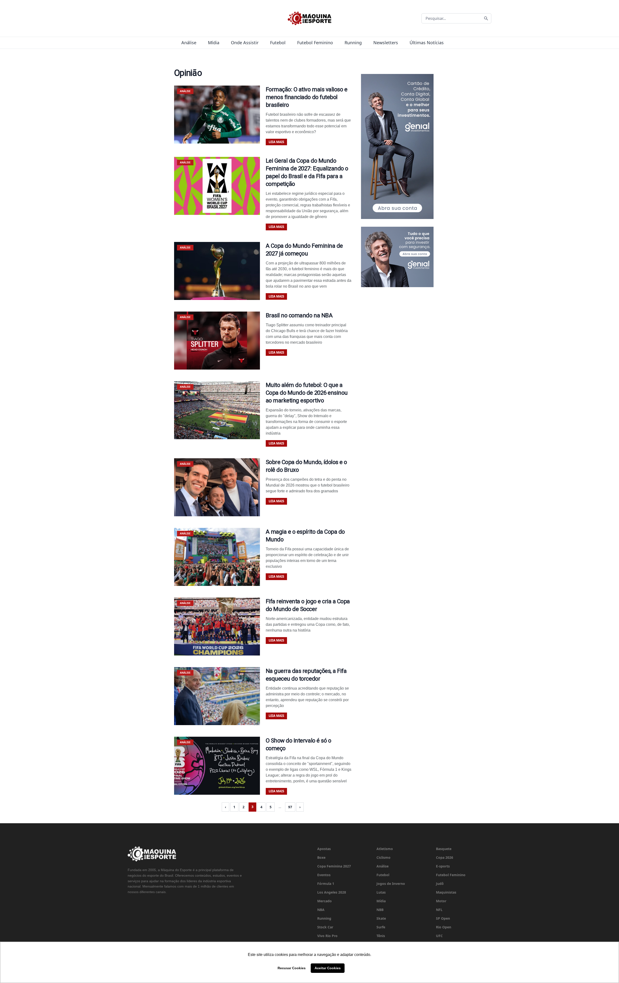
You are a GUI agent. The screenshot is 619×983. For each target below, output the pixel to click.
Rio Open (443, 927)
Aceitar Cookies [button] (328, 968)
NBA (320, 909)
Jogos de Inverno (390, 883)
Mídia (213, 42)
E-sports (443, 866)
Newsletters (385, 42)
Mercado (324, 901)
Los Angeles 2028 (331, 892)
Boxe (321, 857)
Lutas (381, 892)
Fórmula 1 (325, 883)
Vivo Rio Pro (327, 935)
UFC (439, 935)
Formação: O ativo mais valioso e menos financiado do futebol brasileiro (306, 97)
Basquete (443, 848)
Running (353, 42)
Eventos (324, 875)
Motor (441, 901)
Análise (188, 42)
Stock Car (325, 927)
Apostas (324, 848)
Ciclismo (383, 857)
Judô (440, 883)
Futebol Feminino (315, 42)
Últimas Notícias (427, 42)
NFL (439, 909)
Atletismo (384, 848)
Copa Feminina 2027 (334, 866)
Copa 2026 (444, 857)
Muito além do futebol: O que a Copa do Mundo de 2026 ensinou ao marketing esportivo (307, 393)
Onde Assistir (244, 42)
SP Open (443, 918)
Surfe (380, 927)
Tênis (380, 935)
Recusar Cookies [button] (292, 968)
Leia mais (276, 142)
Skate (381, 918)
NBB (379, 909)
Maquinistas (446, 892)
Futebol (278, 42)
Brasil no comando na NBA (299, 315)
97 (290, 807)
